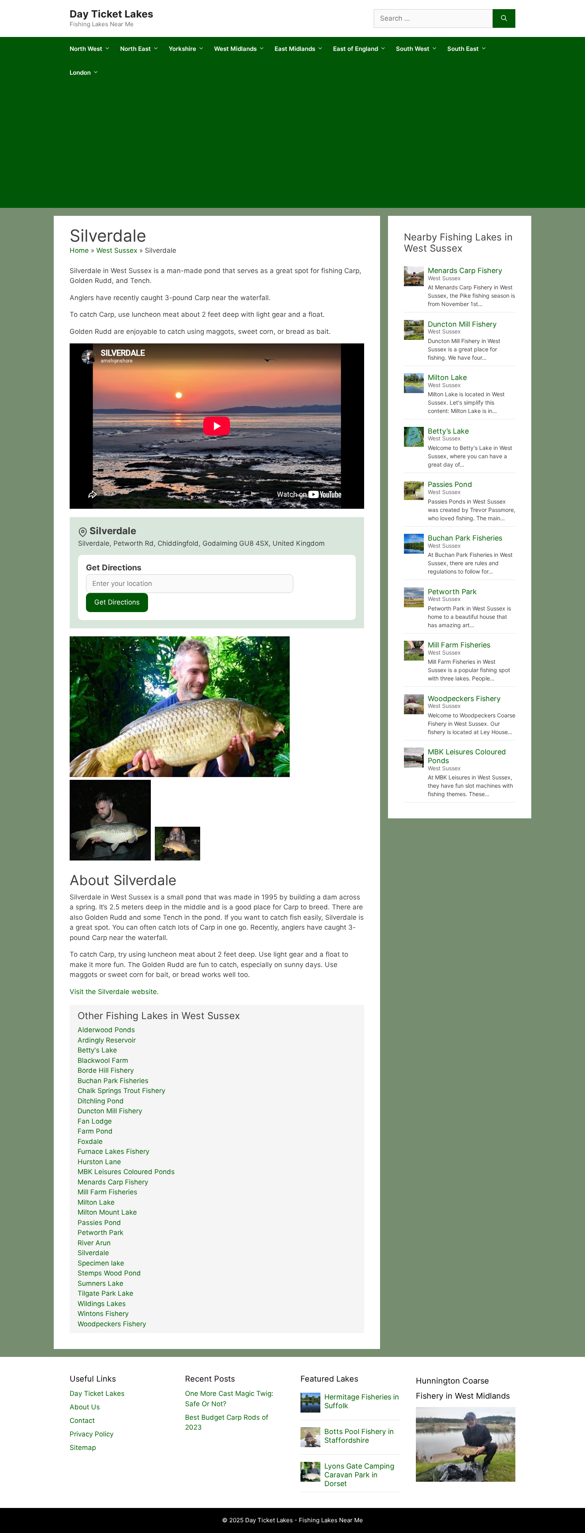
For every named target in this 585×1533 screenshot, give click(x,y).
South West (412, 48)
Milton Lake (96, 1202)
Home (79, 250)
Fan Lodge (95, 1121)
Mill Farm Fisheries (107, 1192)
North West (86, 48)
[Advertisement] (292, 148)
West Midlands (235, 48)
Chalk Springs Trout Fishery (121, 1091)
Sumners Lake (100, 1283)
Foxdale (90, 1141)
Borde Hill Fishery (106, 1070)
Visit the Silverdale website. (114, 992)
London (80, 72)
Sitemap (83, 1448)
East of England (355, 48)
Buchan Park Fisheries (113, 1081)
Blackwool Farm (103, 1060)
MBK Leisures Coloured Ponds (126, 1172)
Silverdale (93, 1253)
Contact (82, 1420)
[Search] (504, 18)
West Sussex (116, 250)
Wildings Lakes (102, 1304)
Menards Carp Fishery (113, 1182)
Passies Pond (99, 1223)
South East (463, 48)
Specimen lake (101, 1263)
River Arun (94, 1243)
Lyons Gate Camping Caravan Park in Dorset (359, 1474)
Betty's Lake (97, 1050)
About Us (85, 1407)
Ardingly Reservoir (107, 1040)
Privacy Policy (91, 1434)
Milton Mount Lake (107, 1212)
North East (135, 48)
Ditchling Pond (101, 1101)
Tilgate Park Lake (105, 1293)
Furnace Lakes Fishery (113, 1151)
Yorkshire (182, 48)
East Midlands (295, 48)
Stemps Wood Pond (109, 1273)
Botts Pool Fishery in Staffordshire (359, 1435)
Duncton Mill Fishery (110, 1111)
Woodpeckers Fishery (112, 1324)
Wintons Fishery (103, 1314)
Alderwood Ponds (106, 1030)
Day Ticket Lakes (111, 14)
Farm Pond (95, 1131)
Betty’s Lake (448, 431)
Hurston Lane (99, 1162)
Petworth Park (100, 1232)
